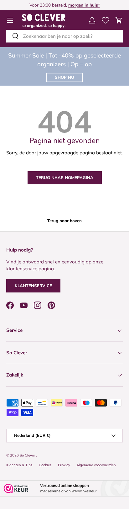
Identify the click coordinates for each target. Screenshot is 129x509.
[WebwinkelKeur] (64, 488)
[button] (119, 20)
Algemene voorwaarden (96, 465)
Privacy (64, 465)
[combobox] (64, 36)
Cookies (45, 465)
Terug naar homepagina (64, 177)
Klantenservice (33, 285)
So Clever (28, 455)
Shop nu (64, 77)
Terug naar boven (64, 220)
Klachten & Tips (19, 465)
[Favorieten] (105, 20)
